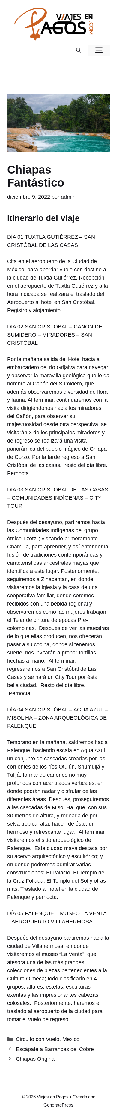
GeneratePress (59, 1104)
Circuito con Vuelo (37, 1039)
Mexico (71, 1039)
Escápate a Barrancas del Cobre (55, 1049)
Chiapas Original (36, 1059)
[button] (78, 50)
